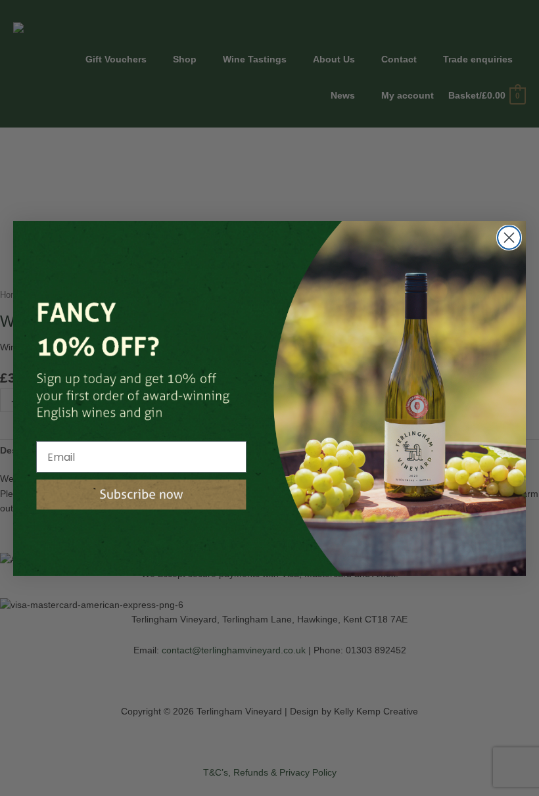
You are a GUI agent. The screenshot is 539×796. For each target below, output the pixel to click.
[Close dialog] (509, 237)
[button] (141, 494)
